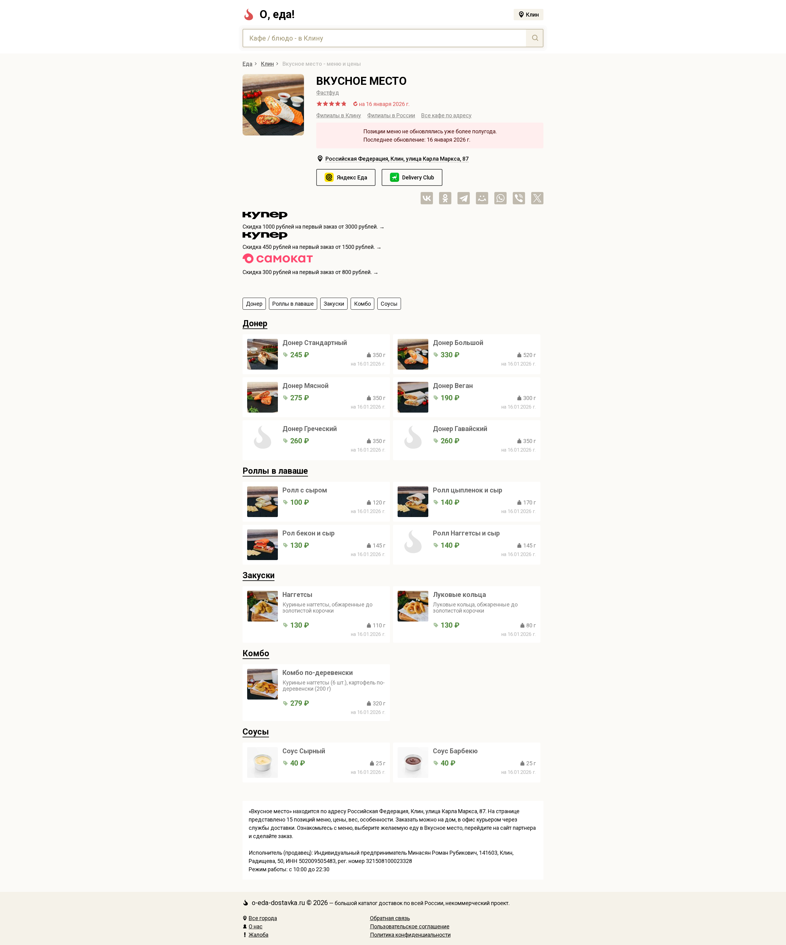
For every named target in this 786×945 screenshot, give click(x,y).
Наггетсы (297, 594)
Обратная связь (390, 918)
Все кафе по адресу (446, 115)
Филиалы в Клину (338, 115)
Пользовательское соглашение (409, 926)
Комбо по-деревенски (317, 672)
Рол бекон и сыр (308, 533)
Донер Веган (453, 386)
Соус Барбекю (455, 751)
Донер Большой (458, 343)
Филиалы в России (391, 115)
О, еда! (277, 14)
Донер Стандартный (314, 343)
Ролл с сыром (304, 490)
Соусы (256, 732)
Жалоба (258, 934)
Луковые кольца (459, 594)
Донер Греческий (309, 429)
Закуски (258, 575)
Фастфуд (327, 92)
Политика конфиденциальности (410, 934)
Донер (255, 323)
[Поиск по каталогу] (534, 38)
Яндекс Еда (352, 177)
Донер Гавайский (460, 429)
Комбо (256, 653)
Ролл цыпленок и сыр (467, 490)
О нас (256, 926)
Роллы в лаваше (275, 471)
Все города (263, 918)
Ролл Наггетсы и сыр (466, 533)
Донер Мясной (305, 386)
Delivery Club (418, 177)
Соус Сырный (303, 751)
